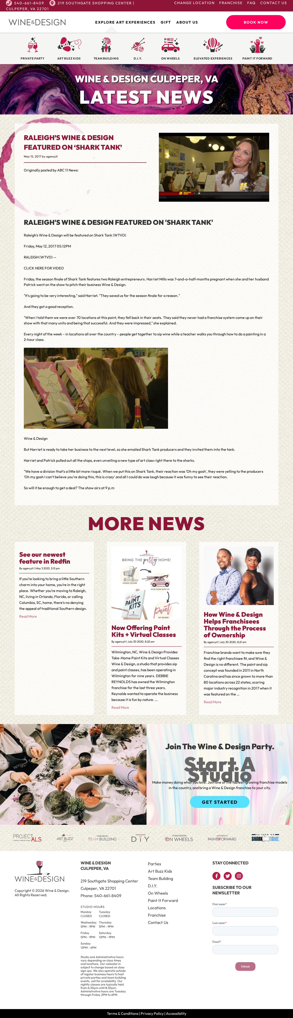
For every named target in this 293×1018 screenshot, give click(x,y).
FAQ (251, 2)
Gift (166, 22)
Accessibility (176, 1013)
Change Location (194, 2)
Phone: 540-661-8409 (101, 895)
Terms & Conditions (122, 1013)
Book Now (256, 22)
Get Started (220, 802)
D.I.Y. (152, 885)
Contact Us (273, 2)
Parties (154, 863)
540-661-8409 (29, 3)
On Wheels (158, 893)
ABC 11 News (67, 170)
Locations (157, 907)
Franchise (231, 2)
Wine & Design (113, 284)
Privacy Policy (152, 1013)
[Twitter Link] (228, 876)
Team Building (160, 878)
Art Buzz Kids (160, 871)
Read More (28, 616)
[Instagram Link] (239, 876)
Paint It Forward (163, 900)
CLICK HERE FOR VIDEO (44, 268)
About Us (187, 22)
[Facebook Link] (216, 876)
